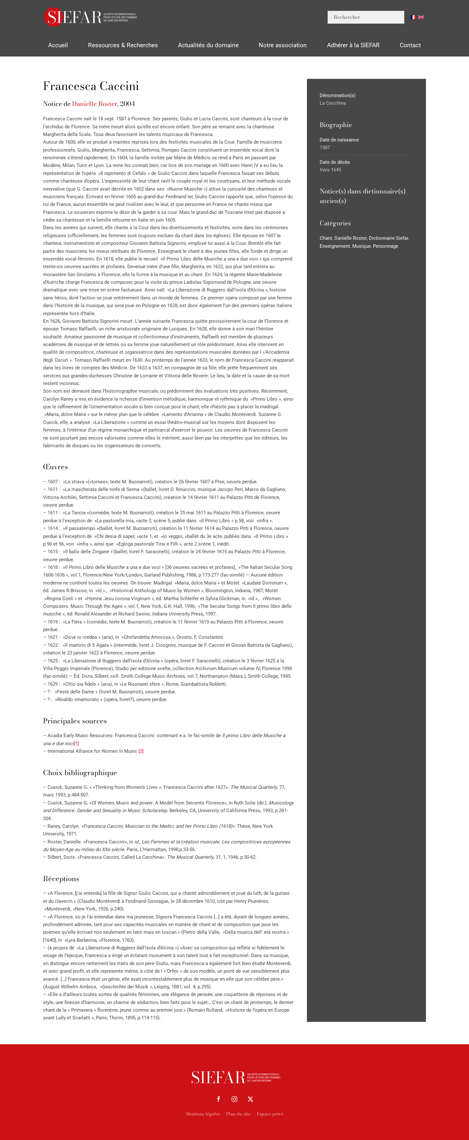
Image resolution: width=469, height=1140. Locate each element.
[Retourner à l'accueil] (91, 17)
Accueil (58, 45)
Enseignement (335, 246)
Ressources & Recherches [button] (123, 45)
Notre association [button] (283, 45)
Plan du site (238, 1113)
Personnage (385, 246)
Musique (361, 246)
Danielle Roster (94, 104)
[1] (76, 743)
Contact (410, 45)
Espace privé (270, 1113)
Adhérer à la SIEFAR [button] (353, 45)
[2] (141, 751)
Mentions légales (203, 1113)
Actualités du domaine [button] (208, 45)
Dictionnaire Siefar (388, 238)
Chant (326, 238)
